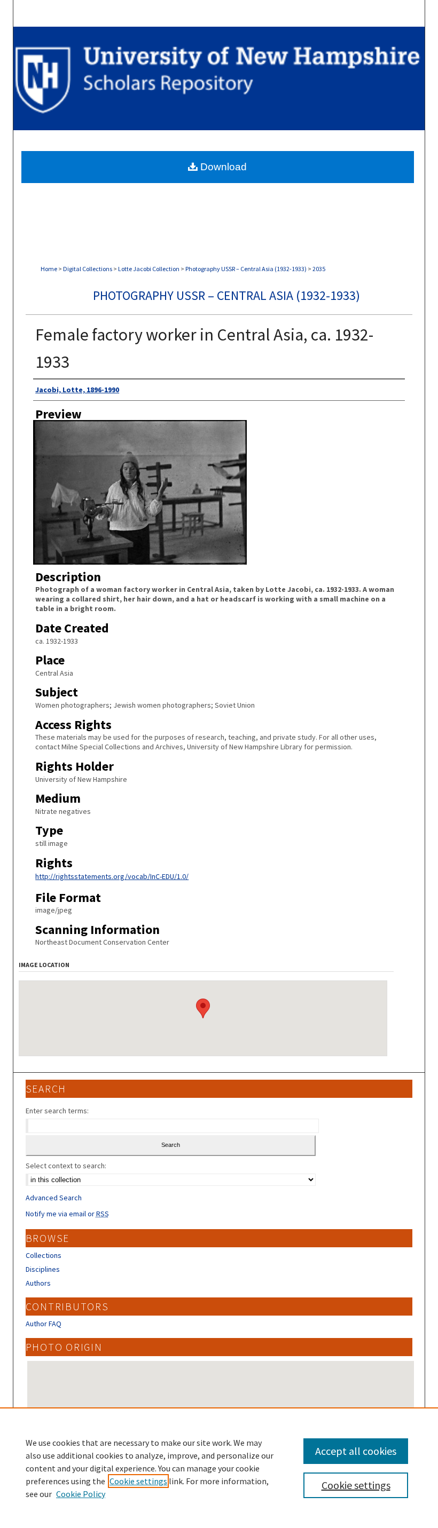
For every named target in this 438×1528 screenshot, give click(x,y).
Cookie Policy (80, 1494)
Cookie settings (138, 1481)
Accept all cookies (355, 1451)
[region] (219, 1467)
